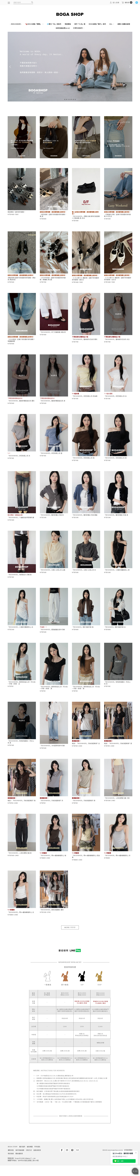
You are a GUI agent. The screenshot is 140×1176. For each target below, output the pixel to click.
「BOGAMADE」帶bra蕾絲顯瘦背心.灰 (117, 855)
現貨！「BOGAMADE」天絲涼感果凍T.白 (86, 743)
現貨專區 (68, 24)
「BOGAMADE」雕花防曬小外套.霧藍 (84, 515)
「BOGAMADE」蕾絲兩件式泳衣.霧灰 (84, 339)
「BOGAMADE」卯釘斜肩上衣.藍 (51, 453)
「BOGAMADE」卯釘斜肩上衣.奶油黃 (84, 396)
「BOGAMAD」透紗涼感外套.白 (115, 627)
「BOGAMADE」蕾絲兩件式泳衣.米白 (117, 339)
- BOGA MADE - (16, 24)
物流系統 (11, 1153)
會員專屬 (30, 1147)
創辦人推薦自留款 (124, 24)
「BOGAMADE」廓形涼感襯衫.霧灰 (52, 910)
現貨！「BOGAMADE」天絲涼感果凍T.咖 (21, 800)
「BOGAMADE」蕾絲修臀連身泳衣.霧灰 (21, 401)
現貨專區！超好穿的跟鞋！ (16, 212)
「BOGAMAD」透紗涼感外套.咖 (83, 627)
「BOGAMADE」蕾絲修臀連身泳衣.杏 (52, 401)
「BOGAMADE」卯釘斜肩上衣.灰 (19, 456)
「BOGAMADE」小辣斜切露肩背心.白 (20, 627)
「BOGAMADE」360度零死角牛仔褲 (52, 745)
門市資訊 (37, 1147)
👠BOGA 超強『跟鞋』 (33, 24)
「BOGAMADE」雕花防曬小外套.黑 (116, 515)
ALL (111, 24)
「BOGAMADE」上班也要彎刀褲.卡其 (117, 798)
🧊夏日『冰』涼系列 (54, 24)
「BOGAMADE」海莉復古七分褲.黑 (20, 574)
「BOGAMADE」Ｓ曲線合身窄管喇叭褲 (21, 517)
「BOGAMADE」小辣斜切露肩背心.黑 (117, 570)
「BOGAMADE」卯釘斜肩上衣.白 (115, 396)
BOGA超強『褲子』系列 (97, 24)
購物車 (128, 2)
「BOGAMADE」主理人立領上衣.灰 (84, 570)
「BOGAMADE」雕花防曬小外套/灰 (52, 515)
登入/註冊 (116, 2)
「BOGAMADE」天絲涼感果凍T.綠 (83, 800)
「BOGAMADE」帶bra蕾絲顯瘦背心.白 (21, 912)
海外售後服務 (19, 1150)
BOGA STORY (13, 1147)
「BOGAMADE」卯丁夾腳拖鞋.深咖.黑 (53, 332)
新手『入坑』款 (79, 24)
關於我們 (22, 1147)
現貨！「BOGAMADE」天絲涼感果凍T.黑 (118, 743)
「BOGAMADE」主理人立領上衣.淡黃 (52, 570)
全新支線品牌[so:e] (63, 28)
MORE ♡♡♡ (70, 927)
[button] (64, 99)
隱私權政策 (19, 1153)
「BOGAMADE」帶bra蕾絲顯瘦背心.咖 (53, 855)
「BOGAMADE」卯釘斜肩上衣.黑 (115, 458)
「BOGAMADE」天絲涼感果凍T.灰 (51, 800)
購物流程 (11, 1150)
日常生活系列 (78, 28)
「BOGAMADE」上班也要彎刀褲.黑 (20, 853)
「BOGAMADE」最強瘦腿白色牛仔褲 (52, 629)
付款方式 (29, 1150)
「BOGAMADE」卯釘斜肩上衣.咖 (83, 458)
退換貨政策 (37, 1150)
